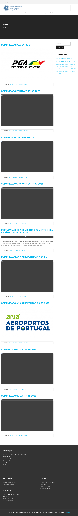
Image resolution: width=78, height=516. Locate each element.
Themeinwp (68, 512)
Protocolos (71, 12)
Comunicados (33, 12)
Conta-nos (65, 12)
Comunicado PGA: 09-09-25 (16, 45)
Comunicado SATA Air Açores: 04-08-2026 (66, 58)
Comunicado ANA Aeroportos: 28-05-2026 (66, 68)
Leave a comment (23, 84)
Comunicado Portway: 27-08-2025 (20, 91)
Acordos (40, 12)
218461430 (18, 2)
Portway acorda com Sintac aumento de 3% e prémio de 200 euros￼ (27, 231)
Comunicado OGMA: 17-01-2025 (18, 395)
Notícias (11, 250)
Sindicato (27, 12)
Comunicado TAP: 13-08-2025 (17, 137)
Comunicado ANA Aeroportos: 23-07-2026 (66, 61)
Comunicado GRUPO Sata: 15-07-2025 (22, 183)
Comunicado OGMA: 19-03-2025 (18, 349)
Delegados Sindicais (48, 12)
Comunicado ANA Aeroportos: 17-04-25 (24, 257)
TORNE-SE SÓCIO (58, 12)
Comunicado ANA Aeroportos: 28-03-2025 (25, 303)
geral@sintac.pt (8, 2)
